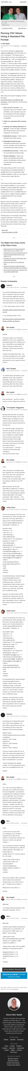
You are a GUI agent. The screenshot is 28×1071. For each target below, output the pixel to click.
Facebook (20, 1039)
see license (15, 989)
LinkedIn (12, 1039)
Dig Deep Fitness (13, 1060)
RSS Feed (13, 1052)
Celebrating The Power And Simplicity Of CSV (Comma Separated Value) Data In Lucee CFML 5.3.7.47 (15, 254)
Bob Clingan (11, 368)
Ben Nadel (6, 43)
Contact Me (20, 1048)
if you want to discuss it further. (14, 975)
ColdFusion (17, 46)
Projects (4, 1048)
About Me (12, 1048)
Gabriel (9, 285)
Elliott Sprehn (5, 25)
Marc (8, 916)
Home (6, 1046)
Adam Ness (10, 507)
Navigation (23, 2)
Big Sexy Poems (13, 1058)
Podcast (19, 1046)
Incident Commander (13, 1063)
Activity (12, 1046)
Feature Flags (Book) (13, 1065)
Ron (8, 821)
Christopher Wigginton (15, 408)
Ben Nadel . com (6, 2)
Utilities (13, 1050)
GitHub (6, 1039)
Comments (24, 46)
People (6, 1050)
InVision (19, 1050)
